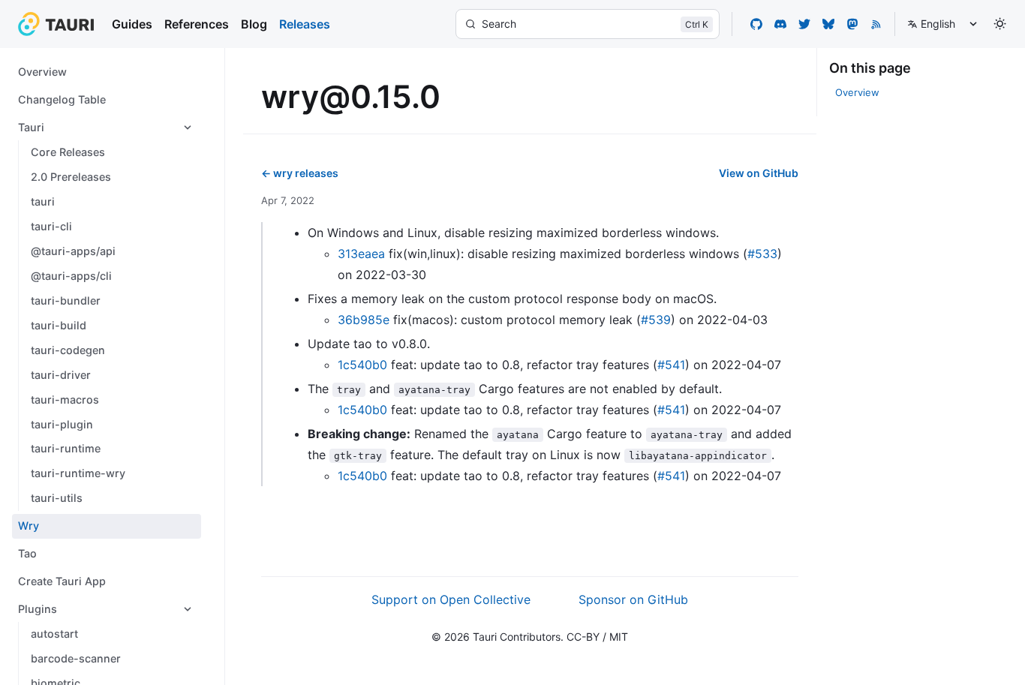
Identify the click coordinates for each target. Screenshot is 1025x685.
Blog (254, 24)
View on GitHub (758, 173)
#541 (671, 364)
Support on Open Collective (451, 599)
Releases (304, 24)
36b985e (363, 319)
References (196, 24)
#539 (656, 319)
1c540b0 (362, 364)
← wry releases (299, 173)
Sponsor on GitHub (633, 599)
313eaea (361, 253)
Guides (132, 24)
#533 (762, 253)
